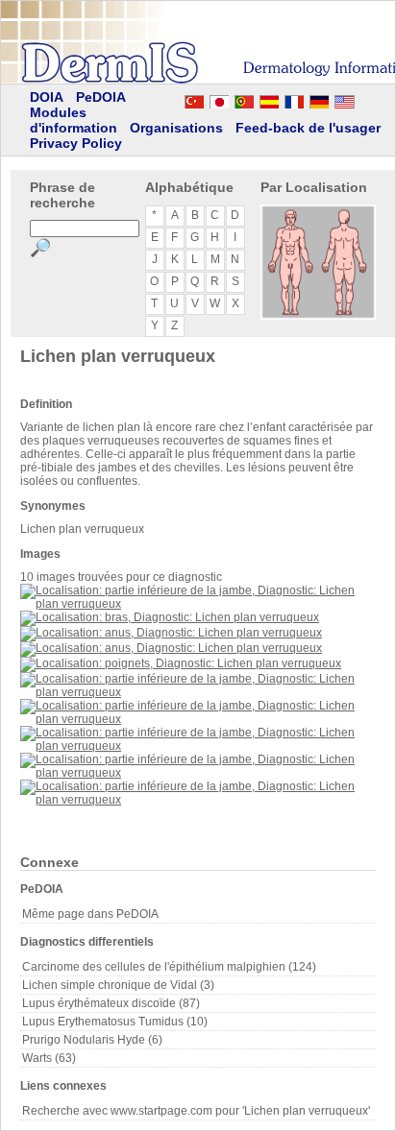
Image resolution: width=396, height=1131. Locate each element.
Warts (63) (49, 1058)
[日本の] (219, 98)
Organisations (176, 127)
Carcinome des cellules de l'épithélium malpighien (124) (169, 967)
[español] (269, 98)
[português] (244, 98)
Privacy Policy (76, 143)
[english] (363, 98)
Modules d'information (73, 120)
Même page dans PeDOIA (90, 914)
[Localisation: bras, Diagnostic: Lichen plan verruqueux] (169, 617)
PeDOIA (101, 97)
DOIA (46, 97)
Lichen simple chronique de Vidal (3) (118, 985)
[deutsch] (319, 98)
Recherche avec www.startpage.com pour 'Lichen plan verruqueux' (196, 1111)
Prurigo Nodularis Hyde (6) (92, 1040)
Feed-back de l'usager (308, 127)
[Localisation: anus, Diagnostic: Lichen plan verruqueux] (171, 632)
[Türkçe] (194, 98)
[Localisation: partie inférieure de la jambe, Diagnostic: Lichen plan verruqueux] (198, 604)
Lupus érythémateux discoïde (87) (111, 1003)
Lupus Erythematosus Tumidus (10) (115, 1021)
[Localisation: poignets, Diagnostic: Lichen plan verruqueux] (180, 663)
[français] (294, 98)
